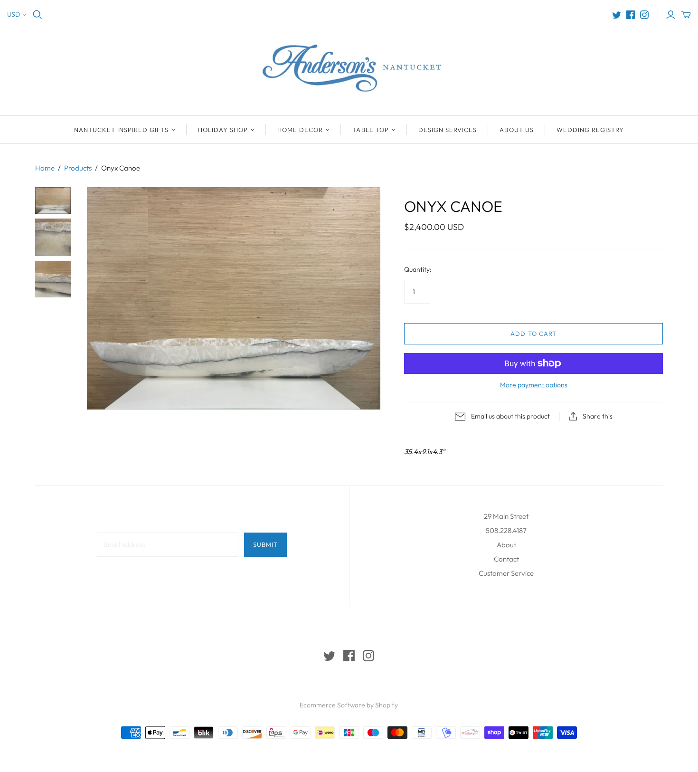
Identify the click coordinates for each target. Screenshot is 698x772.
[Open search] (37, 14)
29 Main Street (506, 516)
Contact (506, 558)
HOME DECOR (300, 129)
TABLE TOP (370, 129)
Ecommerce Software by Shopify (349, 705)
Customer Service (506, 573)
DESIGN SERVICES (447, 129)
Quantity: (418, 269)
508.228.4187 (506, 530)
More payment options (533, 385)
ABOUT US (516, 129)
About (506, 544)
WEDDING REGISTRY (590, 129)
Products (78, 167)
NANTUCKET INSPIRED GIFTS (121, 129)
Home (45, 167)
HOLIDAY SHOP (223, 129)
